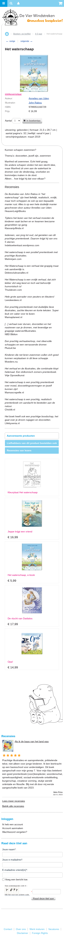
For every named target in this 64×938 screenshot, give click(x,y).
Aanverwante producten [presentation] (21, 435)
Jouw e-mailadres (11, 859)
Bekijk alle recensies (13, 806)
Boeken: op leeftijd (22, 34)
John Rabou (35, 102)
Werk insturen (37, 929)
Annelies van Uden (39, 98)
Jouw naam (8, 849)
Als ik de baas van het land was (32, 741)
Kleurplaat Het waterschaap (23, 492)
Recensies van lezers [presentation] (19, 450)
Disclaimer (22, 933)
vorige (10, 41)
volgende (26, 41)
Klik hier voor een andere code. (17, 895)
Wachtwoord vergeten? (14, 832)
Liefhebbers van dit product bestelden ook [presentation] (32, 443)
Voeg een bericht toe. (16, 879)
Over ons (21, 929)
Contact (8, 929)
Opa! (10, 662)
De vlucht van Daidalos (20, 618)
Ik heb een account (12, 824)
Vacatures (53, 929)
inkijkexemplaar (13, 94)
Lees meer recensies (13, 801)
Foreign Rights (40, 933)
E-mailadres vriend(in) (14, 870)
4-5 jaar (38, 34)
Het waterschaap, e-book (21, 575)
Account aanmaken (12, 828)
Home (7, 34)
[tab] (32, 435)
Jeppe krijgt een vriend (20, 531)
